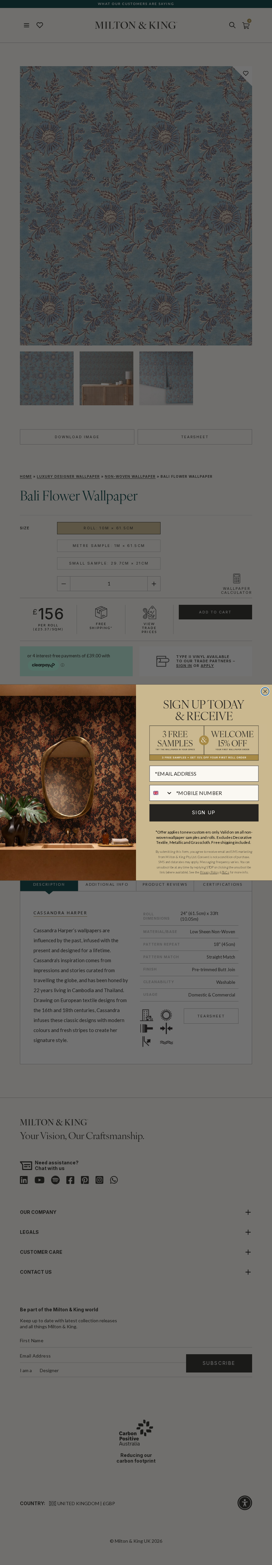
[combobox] (161, 792)
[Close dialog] (265, 692)
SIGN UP (204, 813)
